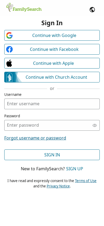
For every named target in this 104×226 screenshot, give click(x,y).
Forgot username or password (35, 138)
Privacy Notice (58, 186)
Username (13, 94)
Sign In (52, 155)
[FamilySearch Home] (24, 8)
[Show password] (94, 125)
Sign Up (74, 169)
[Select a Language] (92, 9)
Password (12, 116)
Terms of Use (86, 180)
